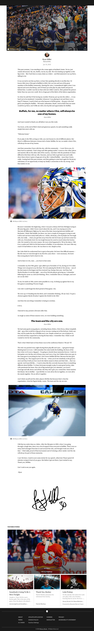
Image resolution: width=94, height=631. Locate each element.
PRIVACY (61, 617)
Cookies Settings (33, 622)
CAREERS (49, 617)
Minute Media (43, 629)
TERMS (20, 620)
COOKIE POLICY (33, 620)
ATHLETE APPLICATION (35, 617)
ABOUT (20, 617)
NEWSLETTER (51, 620)
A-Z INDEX (21, 622)
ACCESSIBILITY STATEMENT (67, 620)
